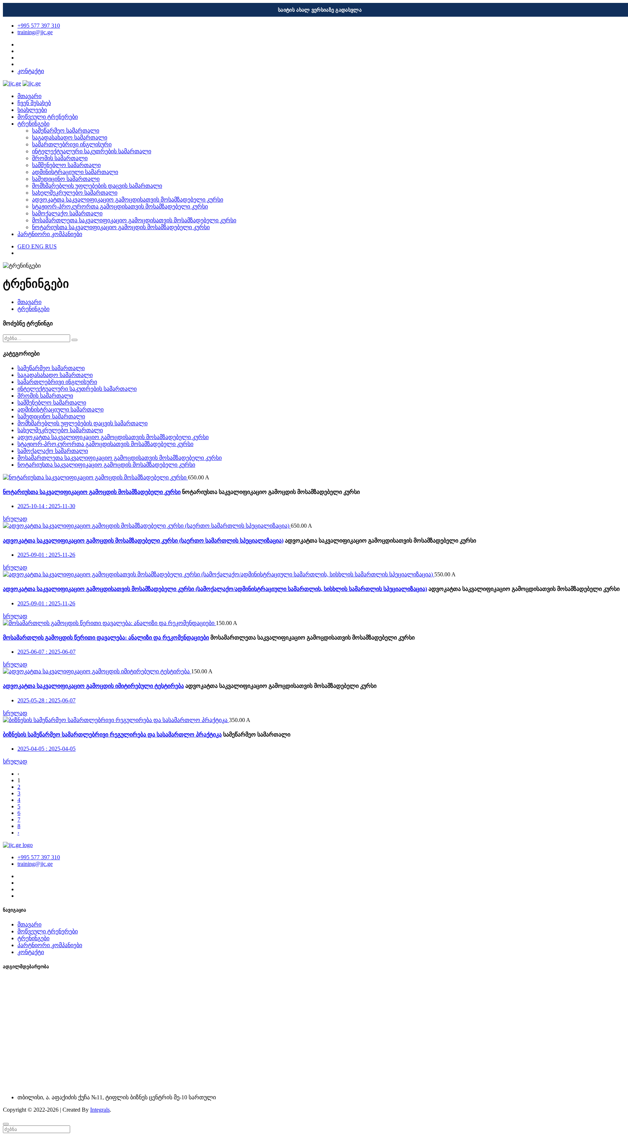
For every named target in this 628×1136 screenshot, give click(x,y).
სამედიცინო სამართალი (66, 179)
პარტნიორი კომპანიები (49, 234)
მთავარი (29, 96)
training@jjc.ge (35, 32)
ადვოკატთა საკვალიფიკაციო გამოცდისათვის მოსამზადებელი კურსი (127, 199)
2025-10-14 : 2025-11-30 (46, 506)
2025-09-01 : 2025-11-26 (46, 555)
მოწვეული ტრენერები (47, 117)
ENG (38, 246)
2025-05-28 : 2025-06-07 (46, 700)
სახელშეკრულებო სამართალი (74, 193)
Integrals (100, 1110)
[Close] (6, 1124)
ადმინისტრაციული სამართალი (75, 172)
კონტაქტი (30, 71)
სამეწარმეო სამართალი (65, 130)
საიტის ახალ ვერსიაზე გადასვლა (320, 10)
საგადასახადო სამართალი (69, 137)
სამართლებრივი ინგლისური (72, 144)
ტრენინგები (33, 124)
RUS (51, 246)
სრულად (15, 519)
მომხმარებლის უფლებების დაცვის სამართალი (97, 186)
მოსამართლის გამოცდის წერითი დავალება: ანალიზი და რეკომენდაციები (106, 637)
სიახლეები (32, 110)
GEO (24, 246)
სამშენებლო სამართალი (66, 165)
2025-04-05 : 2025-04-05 (46, 749)
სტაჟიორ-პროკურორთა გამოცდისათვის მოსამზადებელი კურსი (120, 206)
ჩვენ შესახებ (34, 103)
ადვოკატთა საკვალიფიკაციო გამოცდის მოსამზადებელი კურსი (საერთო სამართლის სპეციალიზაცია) (143, 540)
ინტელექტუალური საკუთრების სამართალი (91, 151)
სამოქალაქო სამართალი (67, 213)
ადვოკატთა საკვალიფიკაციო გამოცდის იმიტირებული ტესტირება (93, 686)
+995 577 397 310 (38, 26)
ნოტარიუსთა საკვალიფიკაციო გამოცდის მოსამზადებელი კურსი (121, 227)
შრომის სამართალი (60, 158)
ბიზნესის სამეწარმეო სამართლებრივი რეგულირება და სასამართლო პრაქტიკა (112, 734)
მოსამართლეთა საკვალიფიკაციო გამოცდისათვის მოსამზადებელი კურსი (134, 220)
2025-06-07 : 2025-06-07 (46, 652)
